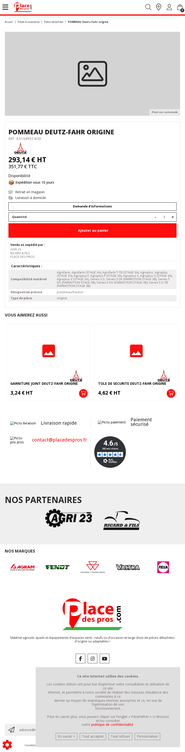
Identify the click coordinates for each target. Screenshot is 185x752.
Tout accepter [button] (93, 736)
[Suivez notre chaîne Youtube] (104, 658)
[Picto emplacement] (158, 7)
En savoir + (66, 736)
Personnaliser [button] (147, 736)
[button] (87, 21)
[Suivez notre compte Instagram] (92, 658)
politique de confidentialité (112, 724)
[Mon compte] (169, 8)
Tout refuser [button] (120, 736)
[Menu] (5, 7)
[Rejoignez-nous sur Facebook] (80, 658)
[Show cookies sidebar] (7, 745)
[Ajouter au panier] (83, 393)
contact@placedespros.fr (59, 440)
